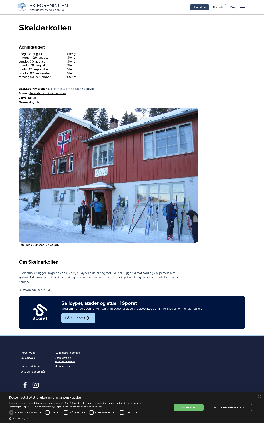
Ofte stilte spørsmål (33, 372)
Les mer (99, 406)
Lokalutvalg (28, 358)
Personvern (28, 353)
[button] (239, 7)
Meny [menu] (242, 7)
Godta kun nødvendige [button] (229, 407)
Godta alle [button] (189, 407)
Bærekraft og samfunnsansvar (65, 359)
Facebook (24, 384)
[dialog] (132, 407)
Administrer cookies (67, 353)
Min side (218, 7)
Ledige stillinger (31, 366)
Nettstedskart (63, 366)
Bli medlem (199, 7)
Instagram (35, 384)
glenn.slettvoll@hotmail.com (47, 93)
